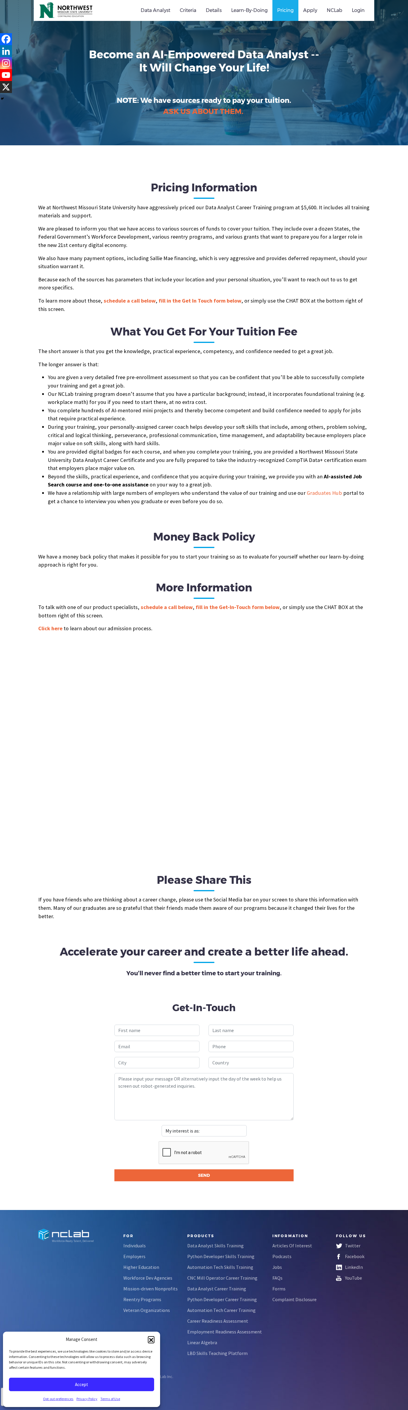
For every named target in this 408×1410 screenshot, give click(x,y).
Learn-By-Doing (249, 10)
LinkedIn (354, 1267)
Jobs (277, 1267)
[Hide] (2, 98)
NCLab (334, 10)
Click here (50, 628)
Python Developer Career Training (222, 1299)
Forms (279, 1289)
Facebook (354, 1256)
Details (214, 10)
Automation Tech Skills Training (220, 1267)
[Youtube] (6, 75)
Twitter (353, 1246)
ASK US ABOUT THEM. (203, 111)
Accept (81, 1384)
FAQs (277, 1278)
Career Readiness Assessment (217, 1321)
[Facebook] (6, 39)
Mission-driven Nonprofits (150, 1289)
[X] (6, 87)
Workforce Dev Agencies (147, 1278)
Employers (134, 1256)
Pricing (285, 10)
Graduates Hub (324, 492)
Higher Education (141, 1267)
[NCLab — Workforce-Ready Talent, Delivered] (72, 10)
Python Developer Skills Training (220, 1256)
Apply (310, 10)
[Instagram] (6, 63)
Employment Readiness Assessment (224, 1332)
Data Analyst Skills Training (215, 1246)
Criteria (188, 10)
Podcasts (282, 1256)
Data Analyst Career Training (216, 1289)
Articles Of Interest (292, 1246)
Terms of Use (110, 1399)
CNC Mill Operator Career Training (222, 1278)
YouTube (353, 1278)
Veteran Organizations (146, 1310)
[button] (151, 1339)
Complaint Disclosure (294, 1299)
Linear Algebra (202, 1342)
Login (358, 10)
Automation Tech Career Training (221, 1310)
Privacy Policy (86, 1399)
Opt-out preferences (58, 1399)
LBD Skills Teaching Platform (217, 1353)
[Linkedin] (6, 51)
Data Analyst (155, 10)
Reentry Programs (142, 1299)
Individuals (134, 1246)
